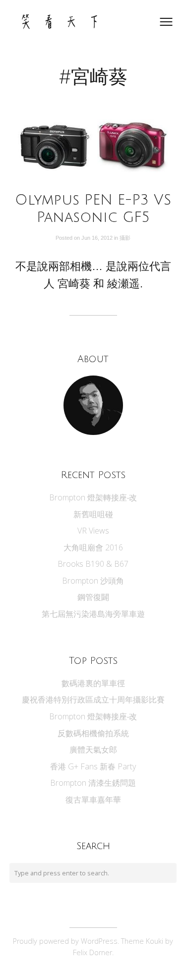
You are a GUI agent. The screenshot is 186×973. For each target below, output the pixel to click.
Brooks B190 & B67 (93, 563)
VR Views (93, 530)
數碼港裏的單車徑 (93, 683)
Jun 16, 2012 (97, 238)
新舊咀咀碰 (93, 514)
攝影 (125, 238)
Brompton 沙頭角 (93, 580)
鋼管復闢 (93, 597)
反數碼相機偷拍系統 (93, 733)
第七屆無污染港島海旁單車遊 (93, 613)
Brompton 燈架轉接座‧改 (93, 497)
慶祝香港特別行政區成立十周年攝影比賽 (93, 699)
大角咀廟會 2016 (93, 547)
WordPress (99, 941)
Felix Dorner (92, 952)
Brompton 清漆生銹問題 (93, 782)
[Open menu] (166, 21)
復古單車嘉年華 (93, 799)
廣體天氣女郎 (93, 749)
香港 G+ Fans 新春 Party (93, 766)
